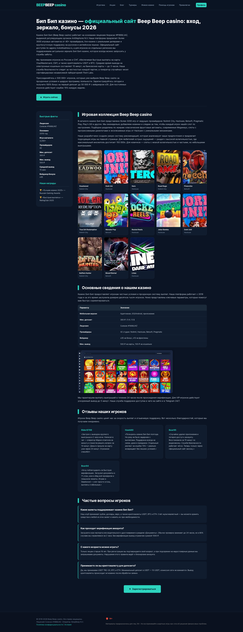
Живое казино (147, 5)
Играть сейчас (50, 97)
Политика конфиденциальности (49, 625)
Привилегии (184, 5)
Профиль (201, 5)
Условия (68, 625)
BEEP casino (51, 5)
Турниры (133, 5)
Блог (122, 5)
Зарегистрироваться (144, 589)
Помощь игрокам (167, 5)
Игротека (100, 5)
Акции (112, 5)
